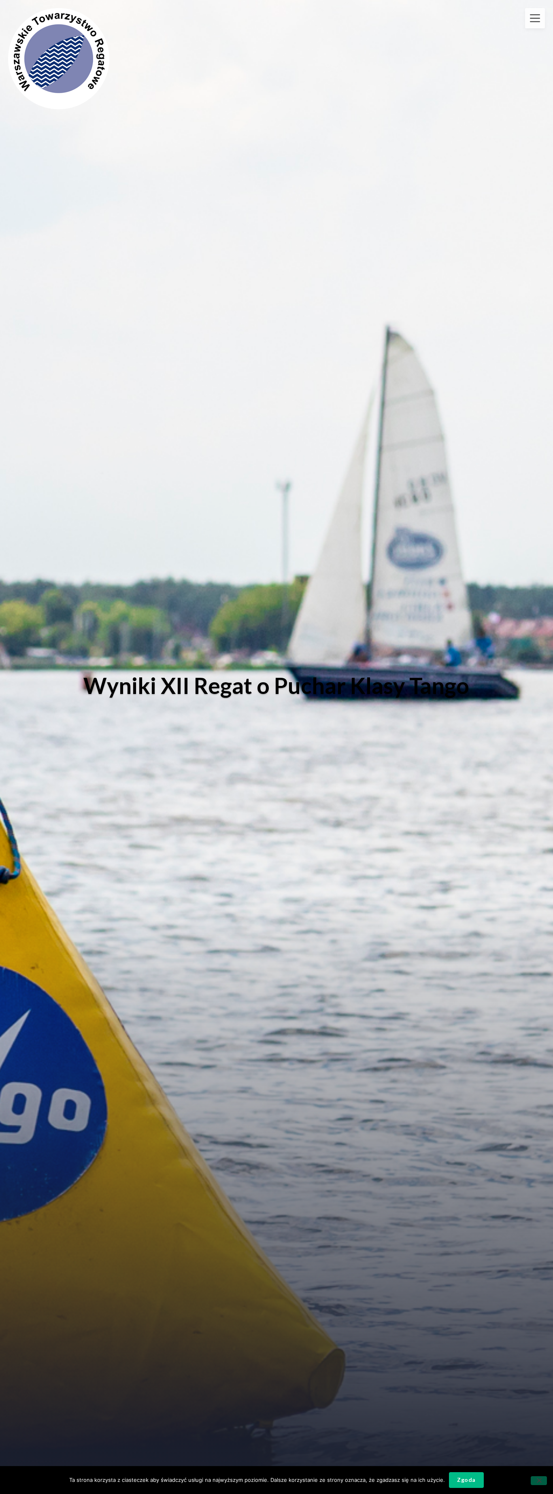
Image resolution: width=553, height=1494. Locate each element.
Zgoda (466, 1479)
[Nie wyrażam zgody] (539, 1480)
